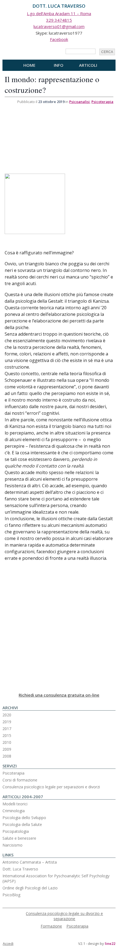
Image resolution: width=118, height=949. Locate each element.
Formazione (51, 926)
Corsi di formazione (19, 780)
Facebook (59, 39)
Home (29, 65)
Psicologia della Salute (22, 824)
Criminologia (13, 810)
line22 (110, 943)
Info (58, 65)
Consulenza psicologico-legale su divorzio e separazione (64, 916)
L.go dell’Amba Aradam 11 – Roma (59, 13)
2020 (6, 714)
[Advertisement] (46, 139)
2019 (6, 721)
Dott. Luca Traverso (20, 869)
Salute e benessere (19, 838)
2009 (6, 749)
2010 (6, 742)
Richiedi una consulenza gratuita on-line (59, 695)
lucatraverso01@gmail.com (59, 26)
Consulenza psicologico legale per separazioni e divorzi (51, 786)
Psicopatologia (15, 831)
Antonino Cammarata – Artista (29, 862)
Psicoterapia (102, 101)
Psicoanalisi (79, 101)
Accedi (8, 943)
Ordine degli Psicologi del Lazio (30, 887)
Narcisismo (12, 845)
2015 (6, 735)
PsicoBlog (11, 894)
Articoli (88, 65)
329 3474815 (59, 20)
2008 (6, 756)
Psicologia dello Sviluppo (24, 817)
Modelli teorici (14, 803)
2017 (6, 728)
